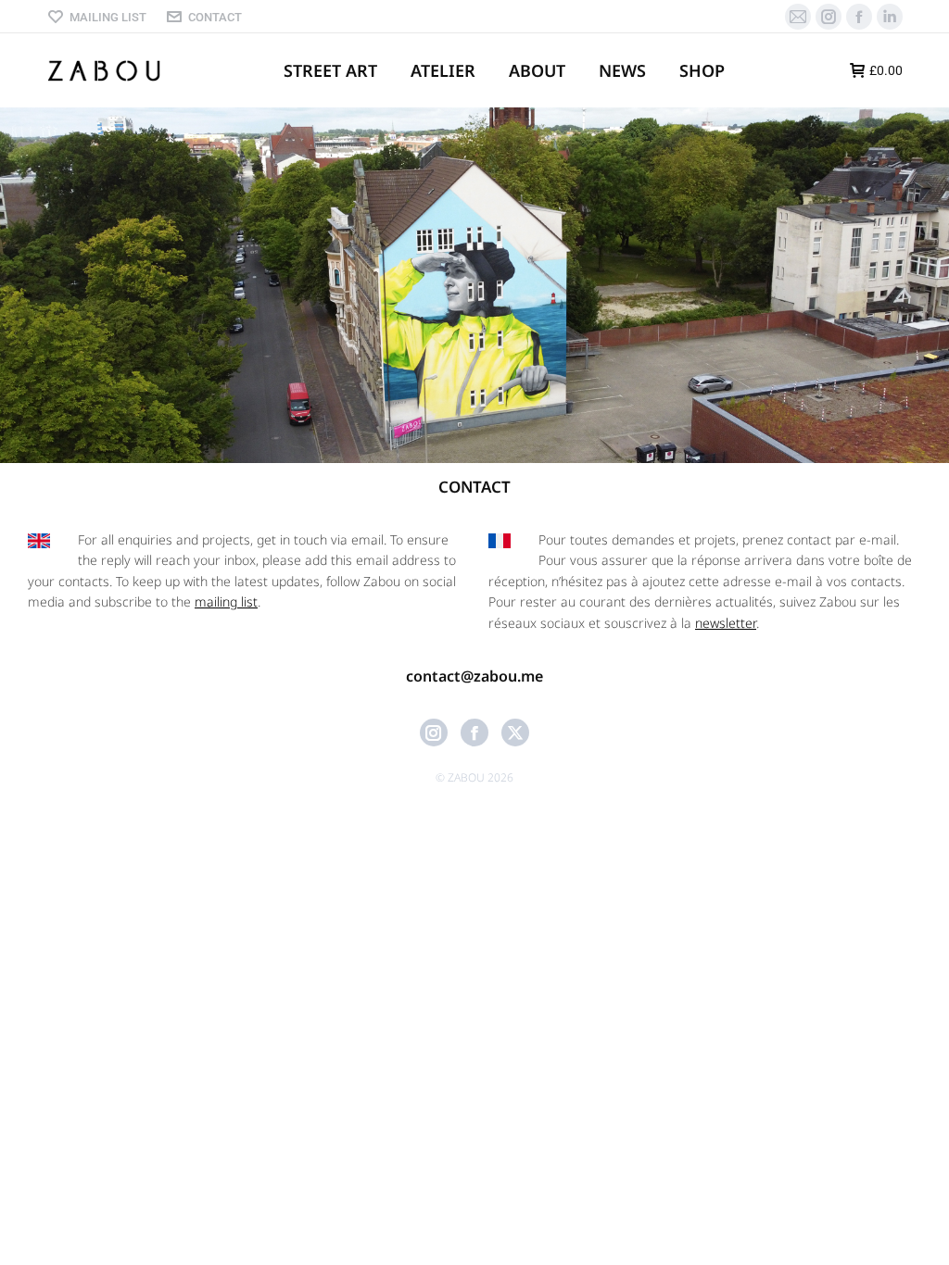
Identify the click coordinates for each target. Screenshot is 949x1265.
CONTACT (215, 17)
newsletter (725, 623)
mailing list (226, 601)
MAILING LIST (108, 17)
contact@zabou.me (474, 676)
